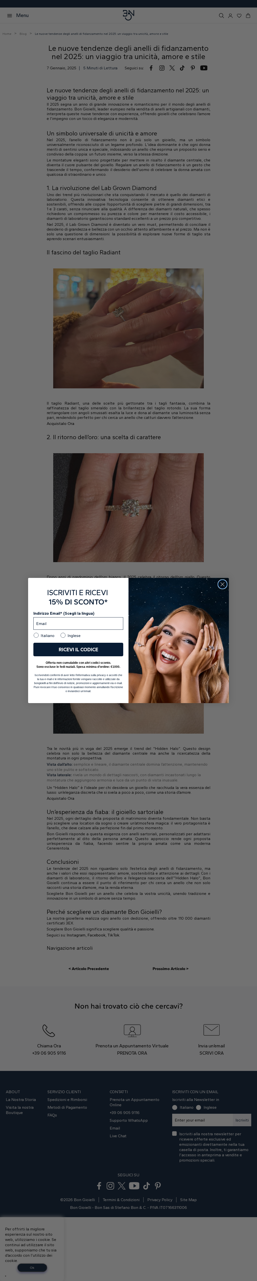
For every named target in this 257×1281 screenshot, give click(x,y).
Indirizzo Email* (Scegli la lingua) (63, 613)
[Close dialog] (222, 584)
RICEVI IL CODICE (78, 650)
